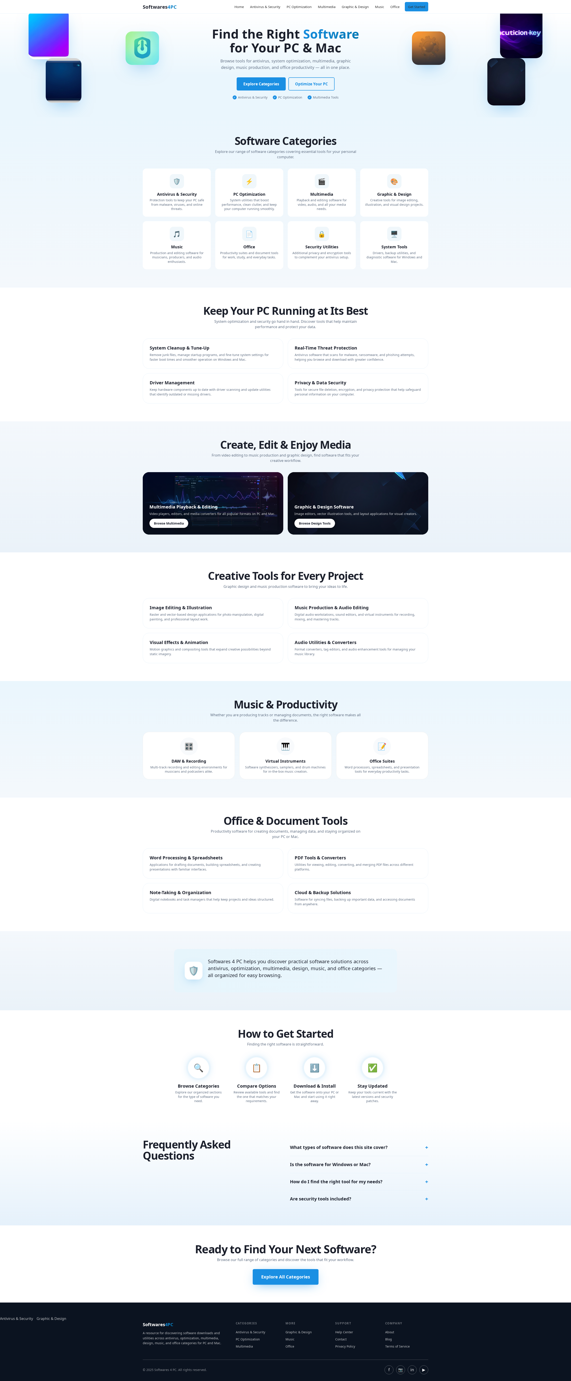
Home (239, 6)
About (389, 1332)
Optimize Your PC (311, 83)
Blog (388, 1339)
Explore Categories (261, 83)
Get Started (416, 6)
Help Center (344, 1332)
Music (379, 6)
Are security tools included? (320, 1199)
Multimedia (326, 6)
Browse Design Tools (315, 523)
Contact (341, 1339)
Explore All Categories (285, 1277)
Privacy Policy (345, 1346)
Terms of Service (397, 1346)
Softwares (160, 6)
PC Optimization (299, 6)
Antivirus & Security (265, 6)
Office (394, 6)
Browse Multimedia (169, 523)
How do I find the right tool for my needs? (336, 1182)
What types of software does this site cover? (339, 1147)
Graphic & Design (355, 6)
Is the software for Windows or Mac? (330, 1164)
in (412, 1369)
